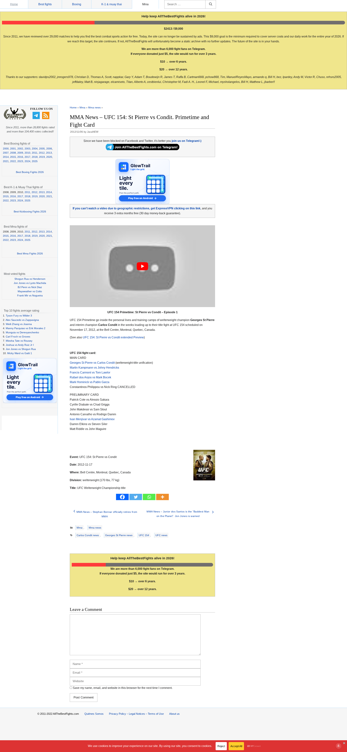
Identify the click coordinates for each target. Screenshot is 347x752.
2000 (6, 148)
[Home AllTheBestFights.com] (15, 118)
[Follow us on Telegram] (37, 118)
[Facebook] (122, 497)
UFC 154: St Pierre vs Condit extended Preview (113, 337)
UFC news (161, 535)
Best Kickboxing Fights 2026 (30, 211)
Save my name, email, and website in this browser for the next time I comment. (122, 687)
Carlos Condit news (88, 535)
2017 (27, 156)
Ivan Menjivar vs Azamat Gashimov (92, 419)
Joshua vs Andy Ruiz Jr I (20, 344)
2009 (20, 152)
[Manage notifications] (338, 746)
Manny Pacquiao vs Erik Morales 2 (25, 328)
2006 (49, 148)
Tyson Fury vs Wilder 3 (19, 315)
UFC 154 (144, 535)
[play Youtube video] (142, 266)
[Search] (210, 4)
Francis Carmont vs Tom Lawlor (90, 372)
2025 (35, 161)
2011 (34, 152)
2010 (27, 152)
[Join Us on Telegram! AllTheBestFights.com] (142, 149)
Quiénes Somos (94, 713)
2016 (20, 156)
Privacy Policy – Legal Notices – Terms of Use (136, 713)
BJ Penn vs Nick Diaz (30, 287)
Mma (145, 4)
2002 (20, 148)
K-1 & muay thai (111, 4)
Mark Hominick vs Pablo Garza (89, 382)
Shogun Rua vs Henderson (29, 278)
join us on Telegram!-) (186, 140)
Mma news (94, 107)
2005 (42, 148)
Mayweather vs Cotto (30, 291)
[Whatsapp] (149, 497)
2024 (27, 161)
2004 (35, 148)
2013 (49, 152)
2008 (13, 152)
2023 (20, 161)
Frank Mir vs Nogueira (30, 295)
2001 (13, 148)
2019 (42, 156)
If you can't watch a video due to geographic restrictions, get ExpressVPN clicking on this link (136, 208)
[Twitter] (135, 497)
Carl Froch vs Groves (18, 336)
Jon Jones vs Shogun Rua (21, 349)
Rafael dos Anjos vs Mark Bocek (90, 377)
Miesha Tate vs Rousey (19, 340)
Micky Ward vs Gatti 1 (19, 353)
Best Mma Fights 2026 (30, 253)
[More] (162, 497)
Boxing (76, 4)
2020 (49, 156)
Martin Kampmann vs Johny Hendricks (94, 367)
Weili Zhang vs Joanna (19, 324)
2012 (42, 152)
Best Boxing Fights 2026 (30, 172)
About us (174, 713)
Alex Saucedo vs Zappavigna (22, 319)
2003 (27, 148)
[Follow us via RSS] (46, 118)
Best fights (45, 4)
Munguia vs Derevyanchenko (22, 332)
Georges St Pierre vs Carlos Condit (92, 362)
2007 (6, 152)
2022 (13, 161)
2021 (6, 161)
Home (14, 4)
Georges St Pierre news (118, 535)
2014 (6, 156)
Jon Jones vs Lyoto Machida (30, 283)
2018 (35, 156)
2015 (13, 156)
